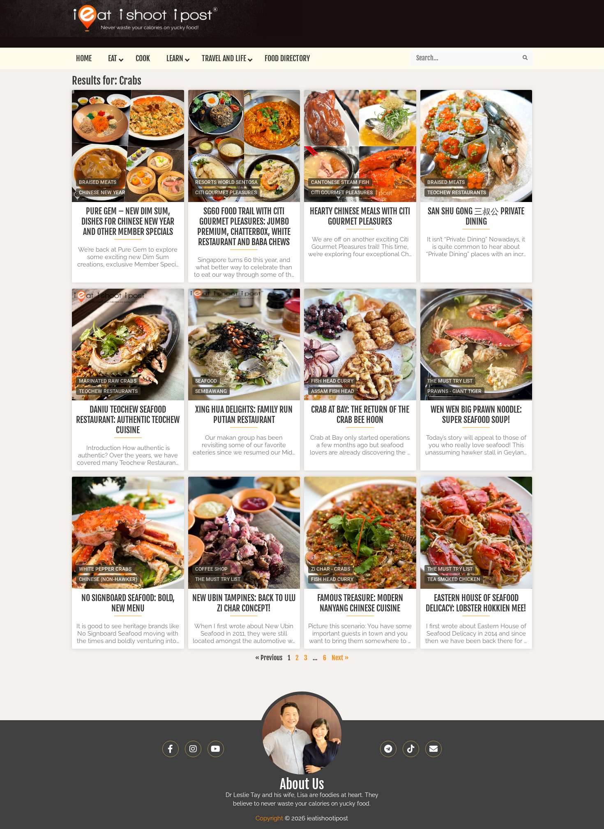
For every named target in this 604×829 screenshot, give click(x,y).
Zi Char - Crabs (330, 569)
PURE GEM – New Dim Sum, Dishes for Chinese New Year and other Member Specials (127, 221)
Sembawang (211, 391)
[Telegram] (388, 749)
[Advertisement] (370, 22)
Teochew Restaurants (456, 192)
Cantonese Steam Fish (340, 182)
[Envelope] (433, 749)
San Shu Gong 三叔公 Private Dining (476, 216)
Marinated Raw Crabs (107, 381)
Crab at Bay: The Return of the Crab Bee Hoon (360, 414)
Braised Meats (97, 182)
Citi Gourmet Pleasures (226, 192)
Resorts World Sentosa (226, 182)
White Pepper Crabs (105, 569)
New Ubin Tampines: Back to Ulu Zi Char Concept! (244, 603)
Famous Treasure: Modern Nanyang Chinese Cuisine (360, 603)
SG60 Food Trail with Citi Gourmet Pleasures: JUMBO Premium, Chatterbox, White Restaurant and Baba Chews (243, 226)
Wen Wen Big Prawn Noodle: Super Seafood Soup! (476, 414)
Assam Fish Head (332, 391)
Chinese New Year (102, 192)
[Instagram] (193, 749)
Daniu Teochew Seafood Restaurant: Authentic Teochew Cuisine (128, 419)
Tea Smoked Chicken (453, 579)
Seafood (206, 381)
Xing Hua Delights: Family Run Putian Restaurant (244, 414)
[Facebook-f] (170, 749)
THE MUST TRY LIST (450, 381)
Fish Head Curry (332, 381)
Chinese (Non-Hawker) (108, 579)
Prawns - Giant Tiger (454, 391)
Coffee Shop (211, 569)
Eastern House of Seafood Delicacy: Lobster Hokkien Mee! (476, 603)
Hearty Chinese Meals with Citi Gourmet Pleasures (360, 216)
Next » (340, 658)
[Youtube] (215, 749)
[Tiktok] (411, 749)
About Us (302, 784)
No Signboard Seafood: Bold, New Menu (128, 603)
